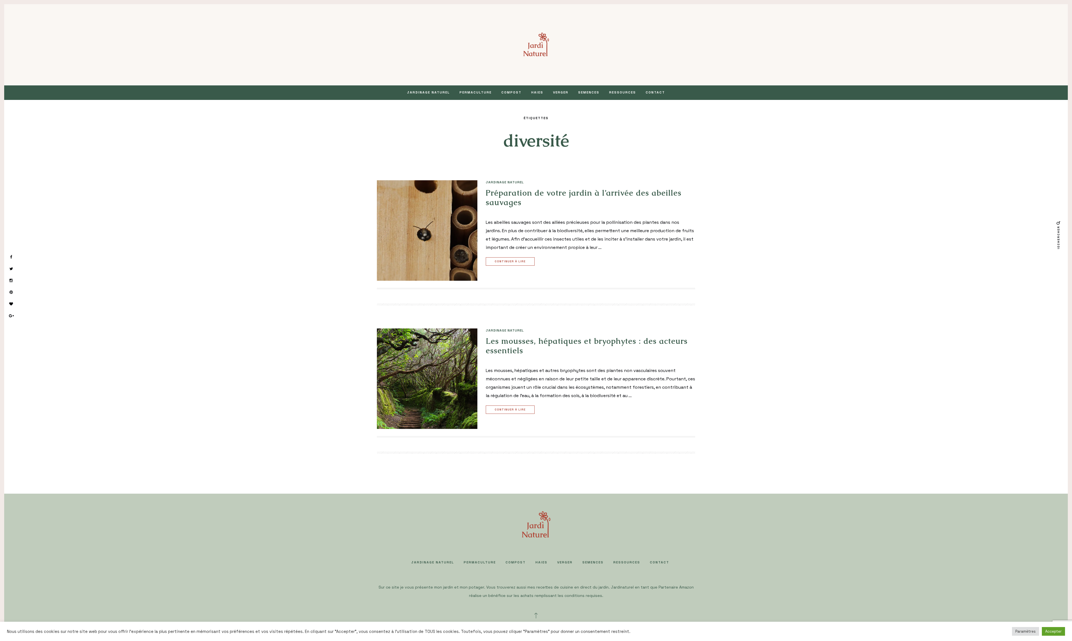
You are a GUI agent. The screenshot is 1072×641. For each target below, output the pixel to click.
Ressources (622, 92)
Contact (655, 92)
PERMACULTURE (476, 92)
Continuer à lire (510, 261)
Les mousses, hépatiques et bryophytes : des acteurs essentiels (587, 346)
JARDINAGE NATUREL (428, 92)
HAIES (537, 92)
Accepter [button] (1053, 631)
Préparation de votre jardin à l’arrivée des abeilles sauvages (583, 197)
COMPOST (511, 92)
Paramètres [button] (1025, 631)
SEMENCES (588, 92)
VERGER (560, 92)
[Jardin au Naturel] (536, 44)
